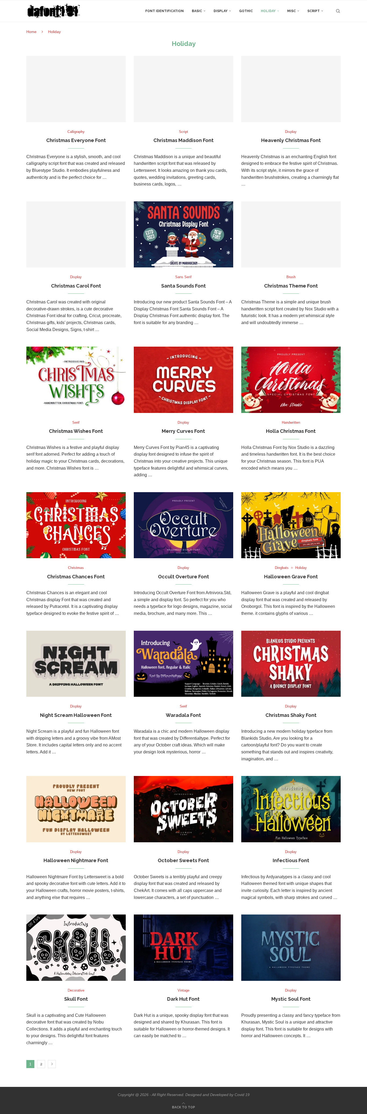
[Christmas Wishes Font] (76, 380)
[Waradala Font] (183, 664)
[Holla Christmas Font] (291, 380)
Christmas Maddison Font (183, 140)
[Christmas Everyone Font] (76, 89)
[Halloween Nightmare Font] (76, 809)
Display (221, 11)
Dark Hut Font (183, 999)
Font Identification (164, 11)
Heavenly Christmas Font (291, 140)
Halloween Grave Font (291, 576)
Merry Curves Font (183, 431)
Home (31, 32)
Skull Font (76, 999)
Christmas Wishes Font (76, 431)
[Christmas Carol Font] (76, 234)
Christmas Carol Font (76, 286)
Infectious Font (291, 860)
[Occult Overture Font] (183, 525)
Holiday (268, 11)
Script (313, 11)
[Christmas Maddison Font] (183, 89)
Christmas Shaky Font (290, 715)
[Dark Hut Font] (183, 948)
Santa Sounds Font (183, 286)
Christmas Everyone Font (76, 140)
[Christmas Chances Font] (76, 525)
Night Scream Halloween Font (76, 715)
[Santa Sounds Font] (183, 234)
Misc (291, 11)
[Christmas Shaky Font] (291, 664)
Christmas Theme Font (291, 286)
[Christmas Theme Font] (291, 234)
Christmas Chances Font (76, 576)
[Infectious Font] (291, 809)
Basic (197, 11)
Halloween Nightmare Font (76, 860)
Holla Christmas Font (291, 431)
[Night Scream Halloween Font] (76, 664)
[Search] (338, 11)
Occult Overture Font (183, 576)
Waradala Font (183, 715)
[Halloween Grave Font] (291, 525)
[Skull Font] (76, 948)
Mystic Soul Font (291, 999)
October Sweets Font (183, 860)
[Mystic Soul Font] (291, 948)
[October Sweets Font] (183, 809)
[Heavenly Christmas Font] (291, 89)
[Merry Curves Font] (183, 380)
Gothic (246, 11)
